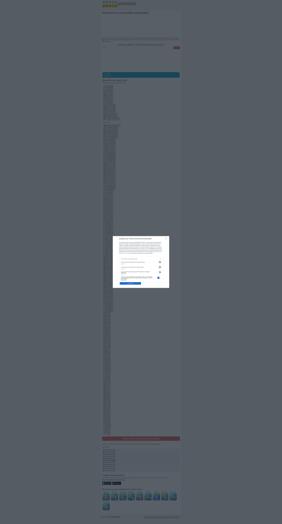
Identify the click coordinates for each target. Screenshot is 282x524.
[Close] (166, 238)
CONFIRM (130, 283)
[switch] (159, 262)
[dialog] (141, 262)
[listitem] (141, 259)
